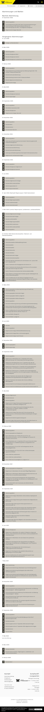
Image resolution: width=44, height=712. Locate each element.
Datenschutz (25, 702)
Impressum (18, 702)
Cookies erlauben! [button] (38, 709)
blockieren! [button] (31, 709)
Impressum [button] (3, 710)
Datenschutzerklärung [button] (21, 709)
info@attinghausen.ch (9, 686)
